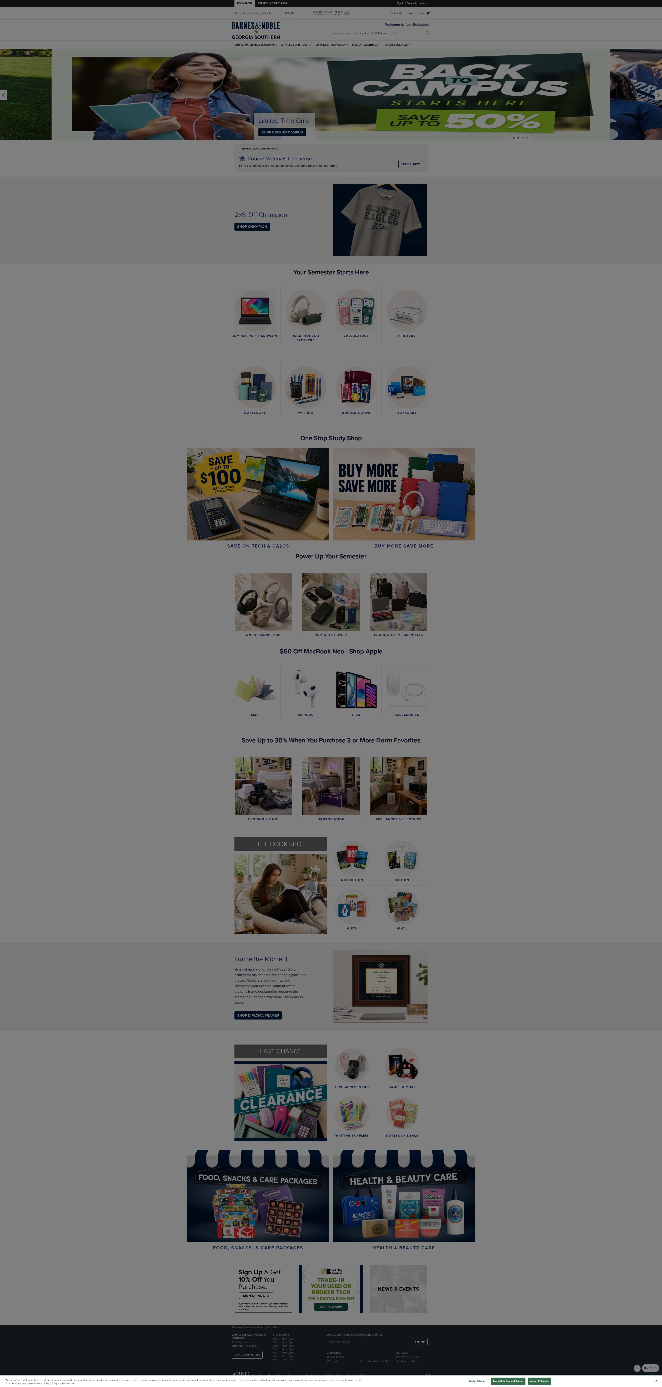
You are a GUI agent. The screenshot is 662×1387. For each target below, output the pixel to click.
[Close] (656, 1380)
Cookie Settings (477, 1381)
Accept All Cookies (539, 1381)
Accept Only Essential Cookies (508, 1381)
